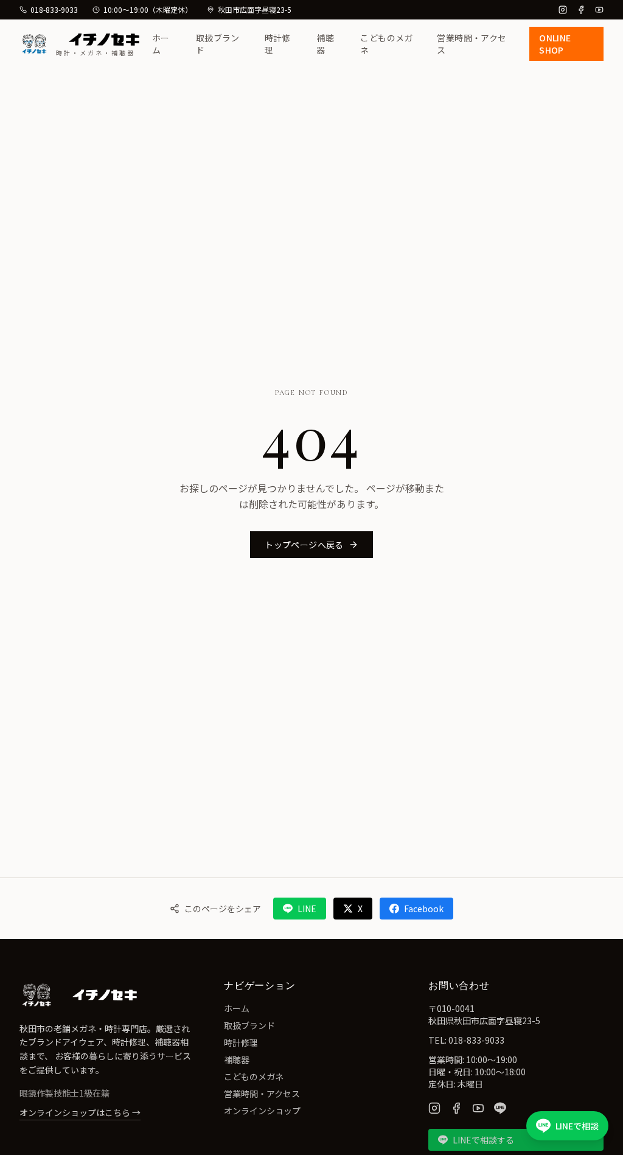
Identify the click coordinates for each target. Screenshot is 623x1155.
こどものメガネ (386, 44)
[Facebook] (581, 9)
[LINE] (500, 1108)
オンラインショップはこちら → (80, 1112)
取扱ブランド (218, 44)
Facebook (424, 908)
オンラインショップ (262, 1110)
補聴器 (325, 44)
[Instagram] (563, 9)
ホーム (161, 44)
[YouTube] (599, 9)
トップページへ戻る (304, 545)
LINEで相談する (483, 1140)
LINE (307, 908)
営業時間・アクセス (471, 44)
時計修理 (278, 44)
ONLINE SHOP (555, 44)
